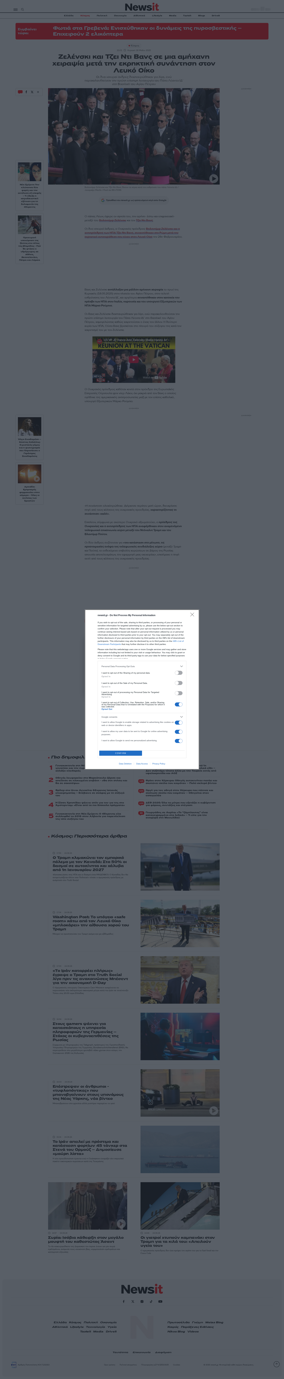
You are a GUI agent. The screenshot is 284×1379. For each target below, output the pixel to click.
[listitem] (142, 666)
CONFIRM (120, 753)
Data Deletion (125, 763)
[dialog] (142, 689)
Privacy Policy (158, 763)
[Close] (193, 615)
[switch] (179, 673)
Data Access (142, 763)
